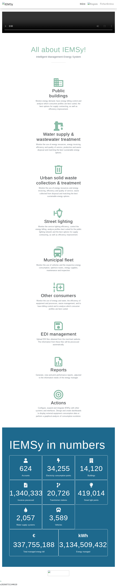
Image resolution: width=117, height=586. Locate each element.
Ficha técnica (107, 4)
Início (82, 4)
